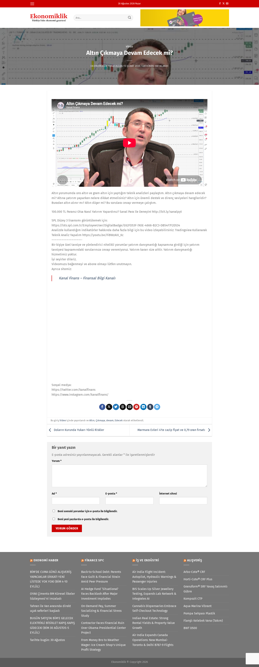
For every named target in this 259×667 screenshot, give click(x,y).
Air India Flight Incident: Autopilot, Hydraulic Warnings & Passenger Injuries (154, 576)
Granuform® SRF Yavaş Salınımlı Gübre (206, 589)
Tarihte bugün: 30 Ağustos (47, 640)
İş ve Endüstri (147, 560)
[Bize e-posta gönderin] (227, 3)
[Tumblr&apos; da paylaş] (150, 407)
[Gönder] (129, 17)
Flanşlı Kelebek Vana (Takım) (203, 620)
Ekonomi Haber (46, 560)
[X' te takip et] (223, 3)
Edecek (119, 420)
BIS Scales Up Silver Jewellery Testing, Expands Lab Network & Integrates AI (154, 593)
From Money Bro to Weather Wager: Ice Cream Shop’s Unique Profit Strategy (103, 644)
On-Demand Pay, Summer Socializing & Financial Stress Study (101, 610)
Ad (54, 493)
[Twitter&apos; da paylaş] (116, 407)
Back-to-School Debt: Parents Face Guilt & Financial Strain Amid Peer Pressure (101, 576)
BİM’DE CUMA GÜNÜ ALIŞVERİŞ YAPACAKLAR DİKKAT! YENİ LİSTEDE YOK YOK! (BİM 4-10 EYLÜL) (50, 579)
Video (129, 46)
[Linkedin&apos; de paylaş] (143, 407)
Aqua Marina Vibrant (198, 606)
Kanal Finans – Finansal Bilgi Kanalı (87, 278)
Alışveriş (194, 560)
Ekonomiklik (99, 66)
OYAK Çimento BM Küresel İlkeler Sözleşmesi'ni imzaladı (52, 596)
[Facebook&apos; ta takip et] (220, 3)
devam (110, 420)
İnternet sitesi (168, 493)
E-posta (111, 493)
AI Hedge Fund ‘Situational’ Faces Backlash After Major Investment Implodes (100, 593)
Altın (92, 420)
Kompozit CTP (193, 598)
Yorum (56, 461)
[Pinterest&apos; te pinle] (136, 407)
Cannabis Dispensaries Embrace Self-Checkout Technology (154, 608)
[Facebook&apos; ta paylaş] (102, 407)
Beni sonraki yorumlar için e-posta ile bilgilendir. (87, 511)
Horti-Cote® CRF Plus (198, 579)
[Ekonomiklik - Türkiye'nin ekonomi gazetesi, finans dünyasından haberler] (49, 17)
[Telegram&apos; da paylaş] (157, 407)
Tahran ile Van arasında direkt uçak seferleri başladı (50, 608)
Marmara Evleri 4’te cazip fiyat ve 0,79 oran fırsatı (171, 430)
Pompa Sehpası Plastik (199, 613)
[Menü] (32, 3)
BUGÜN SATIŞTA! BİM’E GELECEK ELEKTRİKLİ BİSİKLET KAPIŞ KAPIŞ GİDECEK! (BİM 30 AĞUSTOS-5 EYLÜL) (52, 625)
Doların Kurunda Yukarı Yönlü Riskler (78, 430)
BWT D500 (190, 628)
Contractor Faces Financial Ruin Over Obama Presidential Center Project (103, 627)
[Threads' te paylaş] (123, 407)
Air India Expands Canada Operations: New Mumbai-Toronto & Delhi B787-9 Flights (152, 640)
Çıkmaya (100, 420)
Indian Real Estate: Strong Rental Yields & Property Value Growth (153, 623)
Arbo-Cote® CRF (194, 572)
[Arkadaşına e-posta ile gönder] (129, 407)
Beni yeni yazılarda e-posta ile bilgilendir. (83, 519)
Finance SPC (94, 560)
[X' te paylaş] (109, 407)
